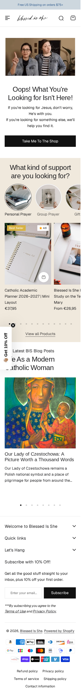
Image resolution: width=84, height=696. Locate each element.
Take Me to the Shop (40, 141)
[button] (9, 324)
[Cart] (73, 18)
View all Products (40, 333)
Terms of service (26, 679)
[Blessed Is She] (32, 18)
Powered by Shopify (59, 631)
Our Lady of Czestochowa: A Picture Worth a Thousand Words (39, 456)
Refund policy (27, 671)
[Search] (61, 18)
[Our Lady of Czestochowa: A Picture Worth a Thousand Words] (40, 412)
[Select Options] (43, 277)
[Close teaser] (13, 325)
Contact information (40, 686)
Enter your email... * (23, 593)
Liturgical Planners (36, 5)
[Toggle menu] (7, 18)
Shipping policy (55, 679)
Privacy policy (53, 671)
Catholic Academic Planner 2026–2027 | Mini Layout (27, 296)
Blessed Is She (31, 631)
